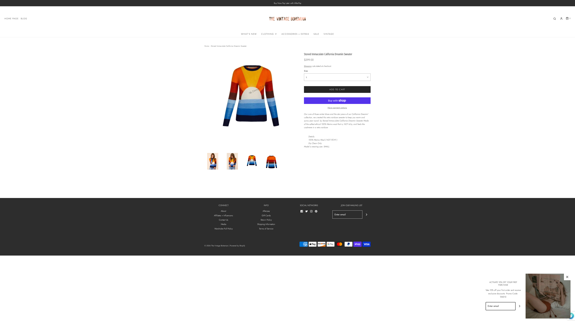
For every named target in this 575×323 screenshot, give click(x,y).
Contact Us (223, 219)
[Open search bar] (554, 18)
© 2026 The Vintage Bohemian (216, 245)
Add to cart (337, 89)
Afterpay (266, 211)
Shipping (308, 66)
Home (206, 46)
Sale (316, 33)
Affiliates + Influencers (223, 215)
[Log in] (561, 18)
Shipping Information (266, 224)
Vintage (329, 33)
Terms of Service (266, 228)
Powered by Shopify (237, 245)
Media (223, 224)
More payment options (337, 107)
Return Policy (266, 219)
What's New (249, 33)
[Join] (366, 214)
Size (306, 70)
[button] (212, 161)
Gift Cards (266, 215)
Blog (24, 18)
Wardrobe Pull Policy (223, 228)
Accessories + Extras (295, 33)
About (223, 211)
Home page (11, 18)
